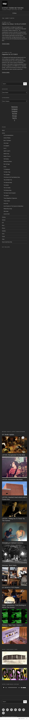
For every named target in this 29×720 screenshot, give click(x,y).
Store (3, 233)
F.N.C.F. (5, 148)
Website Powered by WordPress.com (9, 716)
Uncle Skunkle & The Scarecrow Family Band (13, 206)
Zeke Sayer (6, 211)
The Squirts (6, 195)
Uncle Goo (6, 203)
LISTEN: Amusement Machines (12, 479)
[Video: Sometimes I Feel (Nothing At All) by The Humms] (14, 622)
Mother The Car (7, 156)
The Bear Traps (7, 172)
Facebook (14, 111)
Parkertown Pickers (8, 161)
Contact (3, 220)
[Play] (3, 687)
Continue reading (5, 43)
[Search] (25, 83)
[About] (19, 709)
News (3, 225)
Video (3, 239)
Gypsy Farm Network (13, 8)
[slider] (24, 687)
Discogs (14, 116)
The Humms (6, 185)
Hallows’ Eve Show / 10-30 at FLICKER (14, 24)
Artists (3, 133)
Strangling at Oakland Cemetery (12, 543)
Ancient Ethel (7, 214)
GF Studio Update (8, 434)
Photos (3, 228)
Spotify (14, 118)
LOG (3, 222)
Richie (5, 166)
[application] (14, 687)
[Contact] (15, 709)
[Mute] (21, 687)
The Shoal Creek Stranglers (10, 193)
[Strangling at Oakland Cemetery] (14, 563)
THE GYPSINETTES (8, 180)
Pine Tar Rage (7, 164)
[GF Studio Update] (14, 452)
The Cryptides (7, 174)
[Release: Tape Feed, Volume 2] (14, 643)
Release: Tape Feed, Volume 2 (12, 625)
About (3, 130)
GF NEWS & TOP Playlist (10, 587)
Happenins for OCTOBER (10, 54)
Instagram (15, 109)
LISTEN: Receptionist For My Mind (13, 455)
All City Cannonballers (8, 135)
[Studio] (11, 709)
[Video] (3, 713)
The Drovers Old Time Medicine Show (12, 177)
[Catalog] (3, 709)
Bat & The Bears (7, 140)
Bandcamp (14, 107)
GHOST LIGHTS (7, 151)
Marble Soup (6, 153)
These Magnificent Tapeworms (10, 198)
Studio (3, 236)
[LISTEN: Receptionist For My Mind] (14, 477)
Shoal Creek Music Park (7, 242)
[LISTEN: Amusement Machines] (14, 495)
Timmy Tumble (7, 200)
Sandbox (4, 231)
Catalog (3, 217)
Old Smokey (6, 159)
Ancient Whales (7, 137)
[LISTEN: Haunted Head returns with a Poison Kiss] (14, 516)
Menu (15, 13)
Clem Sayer (6, 143)
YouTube (14, 113)
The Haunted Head (8, 182)
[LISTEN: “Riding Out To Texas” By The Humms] (14, 540)
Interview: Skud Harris (9, 565)
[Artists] (7, 709)
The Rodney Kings (7, 190)
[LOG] (23, 709)
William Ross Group (8, 208)
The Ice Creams (7, 187)
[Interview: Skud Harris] (14, 585)
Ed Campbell (6, 145)
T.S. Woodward (7, 169)
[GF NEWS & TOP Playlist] (14, 603)
